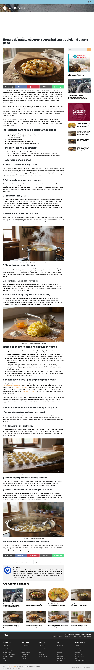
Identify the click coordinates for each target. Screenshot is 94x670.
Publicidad (77, 1)
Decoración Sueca (7, 648)
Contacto (83, 1)
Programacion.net (25, 645)
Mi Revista (59, 660)
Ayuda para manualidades (9, 654)
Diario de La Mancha (79, 656)
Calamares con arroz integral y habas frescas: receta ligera (34, 604)
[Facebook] (88, 2)
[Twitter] (90, 2)
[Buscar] (89, 49)
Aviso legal (88, 667)
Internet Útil (23, 658)
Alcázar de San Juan (80, 647)
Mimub (4, 658)
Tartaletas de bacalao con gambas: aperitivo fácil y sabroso (58, 626)
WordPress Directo (25, 652)
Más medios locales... (80, 660)
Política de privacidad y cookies (78, 667)
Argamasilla (77, 648)
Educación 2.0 (60, 645)
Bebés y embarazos (43, 648)
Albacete (77, 645)
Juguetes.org (60, 650)
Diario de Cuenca (79, 654)
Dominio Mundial (61, 647)
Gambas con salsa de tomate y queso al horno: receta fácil (83, 140)
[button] (43, 8)
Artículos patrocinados (57, 636)
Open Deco (5, 647)
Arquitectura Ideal (7, 650)
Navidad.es (59, 648)
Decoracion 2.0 (6, 645)
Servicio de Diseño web (70, 636)
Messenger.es (24, 647)
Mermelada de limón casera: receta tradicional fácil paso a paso (81, 626)
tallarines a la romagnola (21, 387)
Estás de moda (42, 647)
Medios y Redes (86, 634)
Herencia (77, 658)
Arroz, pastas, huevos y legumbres (15, 37)
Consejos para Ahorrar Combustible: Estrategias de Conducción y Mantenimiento (77, 97)
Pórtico (4, 660)
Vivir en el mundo (43, 656)
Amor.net (41, 650)
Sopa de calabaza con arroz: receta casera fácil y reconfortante (83, 133)
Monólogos (59, 652)
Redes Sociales (24, 654)
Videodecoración (7, 652)
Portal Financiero (61, 658)
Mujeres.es (41, 654)
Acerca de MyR (87, 636)
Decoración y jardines (8, 656)
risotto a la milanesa (28, 391)
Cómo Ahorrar (60, 656)
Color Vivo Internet (12, 666)
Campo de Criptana (79, 650)
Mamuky (41, 652)
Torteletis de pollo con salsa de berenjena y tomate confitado (83, 125)
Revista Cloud (24, 656)
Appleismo (23, 648)
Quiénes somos (71, 1)
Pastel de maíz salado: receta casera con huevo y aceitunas (83, 148)
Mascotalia (59, 654)
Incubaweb (23, 650)
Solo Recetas (42, 645)
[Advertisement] (47, 23)
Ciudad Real (77, 652)
